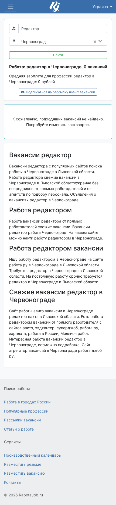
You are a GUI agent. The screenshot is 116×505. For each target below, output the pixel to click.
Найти (58, 55)
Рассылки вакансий (22, 420)
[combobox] (78, 42)
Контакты (12, 482)
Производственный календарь (32, 455)
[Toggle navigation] (10, 6)
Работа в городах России (27, 402)
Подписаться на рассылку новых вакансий (60, 92)
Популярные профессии (26, 411)
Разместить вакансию (24, 473)
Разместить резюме (22, 464)
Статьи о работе (19, 429)
